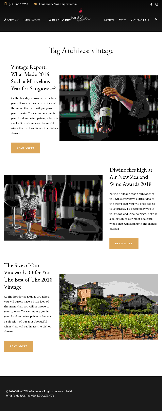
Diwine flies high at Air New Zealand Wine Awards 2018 (130, 177)
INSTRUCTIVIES (53, 202)
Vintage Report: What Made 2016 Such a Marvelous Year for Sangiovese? (33, 77)
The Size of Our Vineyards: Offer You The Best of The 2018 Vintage (28, 276)
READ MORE (25, 148)
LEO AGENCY (45, 395)
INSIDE (109, 102)
